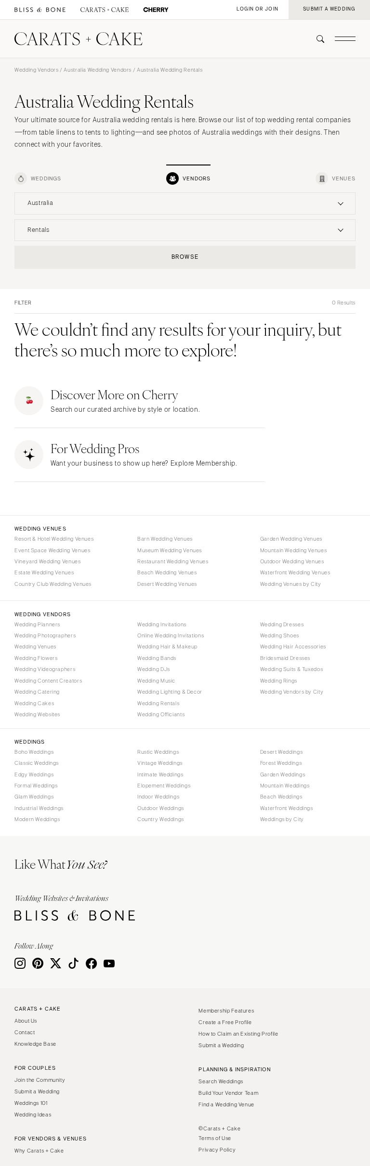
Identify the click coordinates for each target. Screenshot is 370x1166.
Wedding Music (156, 681)
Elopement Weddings (163, 785)
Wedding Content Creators (48, 681)
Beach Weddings (281, 796)
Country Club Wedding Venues (53, 584)
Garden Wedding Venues (291, 539)
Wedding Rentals (158, 703)
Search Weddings (220, 1081)
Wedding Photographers (45, 635)
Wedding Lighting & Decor (169, 692)
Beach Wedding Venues (167, 572)
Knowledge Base (35, 1044)
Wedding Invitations (161, 624)
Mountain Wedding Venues (293, 550)
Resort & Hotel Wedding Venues (53, 539)
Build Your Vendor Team (228, 1093)
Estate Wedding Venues (44, 572)
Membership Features (226, 1011)
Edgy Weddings (33, 774)
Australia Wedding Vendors (98, 70)
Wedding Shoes (279, 635)
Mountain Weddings (285, 785)
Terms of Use (214, 1138)
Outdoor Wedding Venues (292, 561)
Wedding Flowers (35, 658)
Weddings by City (282, 819)
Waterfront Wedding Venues (295, 572)
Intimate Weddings (160, 774)
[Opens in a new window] (40, 10)
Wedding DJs (153, 669)
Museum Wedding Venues (169, 550)
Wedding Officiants (161, 714)
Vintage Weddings (160, 763)
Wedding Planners (37, 624)
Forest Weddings (281, 763)
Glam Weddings (33, 796)
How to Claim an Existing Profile (238, 1034)
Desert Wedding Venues (167, 584)
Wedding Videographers (44, 669)
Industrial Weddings (39, 808)
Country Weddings (160, 819)
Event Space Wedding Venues (52, 550)
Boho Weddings (33, 752)
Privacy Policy (217, 1150)
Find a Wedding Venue (226, 1104)
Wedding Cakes (34, 703)
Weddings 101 (31, 1103)
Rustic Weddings (158, 752)
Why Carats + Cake (39, 1150)
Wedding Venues (35, 646)
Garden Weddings (282, 774)
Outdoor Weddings (160, 808)
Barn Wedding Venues (165, 539)
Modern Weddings (37, 819)
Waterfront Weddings (286, 808)
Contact (24, 1032)
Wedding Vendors (36, 70)
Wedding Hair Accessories (293, 646)
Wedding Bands (156, 658)
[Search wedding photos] (156, 10)
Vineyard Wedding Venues (47, 561)
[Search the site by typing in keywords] (316, 39)
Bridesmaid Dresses (285, 658)
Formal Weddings (35, 785)
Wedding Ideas (32, 1114)
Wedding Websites (37, 714)
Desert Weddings (281, 752)
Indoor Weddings (158, 796)
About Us (25, 1021)
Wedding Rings (278, 681)
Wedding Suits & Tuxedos (291, 669)
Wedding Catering (37, 692)
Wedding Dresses (282, 624)
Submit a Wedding (37, 1091)
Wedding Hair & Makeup (167, 646)
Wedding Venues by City (290, 584)
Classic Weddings (36, 763)
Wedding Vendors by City (292, 692)
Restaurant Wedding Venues (173, 561)
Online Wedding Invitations (170, 635)
